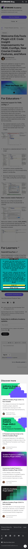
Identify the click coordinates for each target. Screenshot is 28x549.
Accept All (14, 285)
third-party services (17, 278)
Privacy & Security (6, 527)
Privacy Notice (8, 277)
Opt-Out (14, 282)
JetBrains (13, 545)
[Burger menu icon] (26, 1)
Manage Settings (14, 287)
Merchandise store (8, 542)
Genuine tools (5, 529)
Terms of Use (20, 277)
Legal (24, 527)
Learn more (14, 270)
